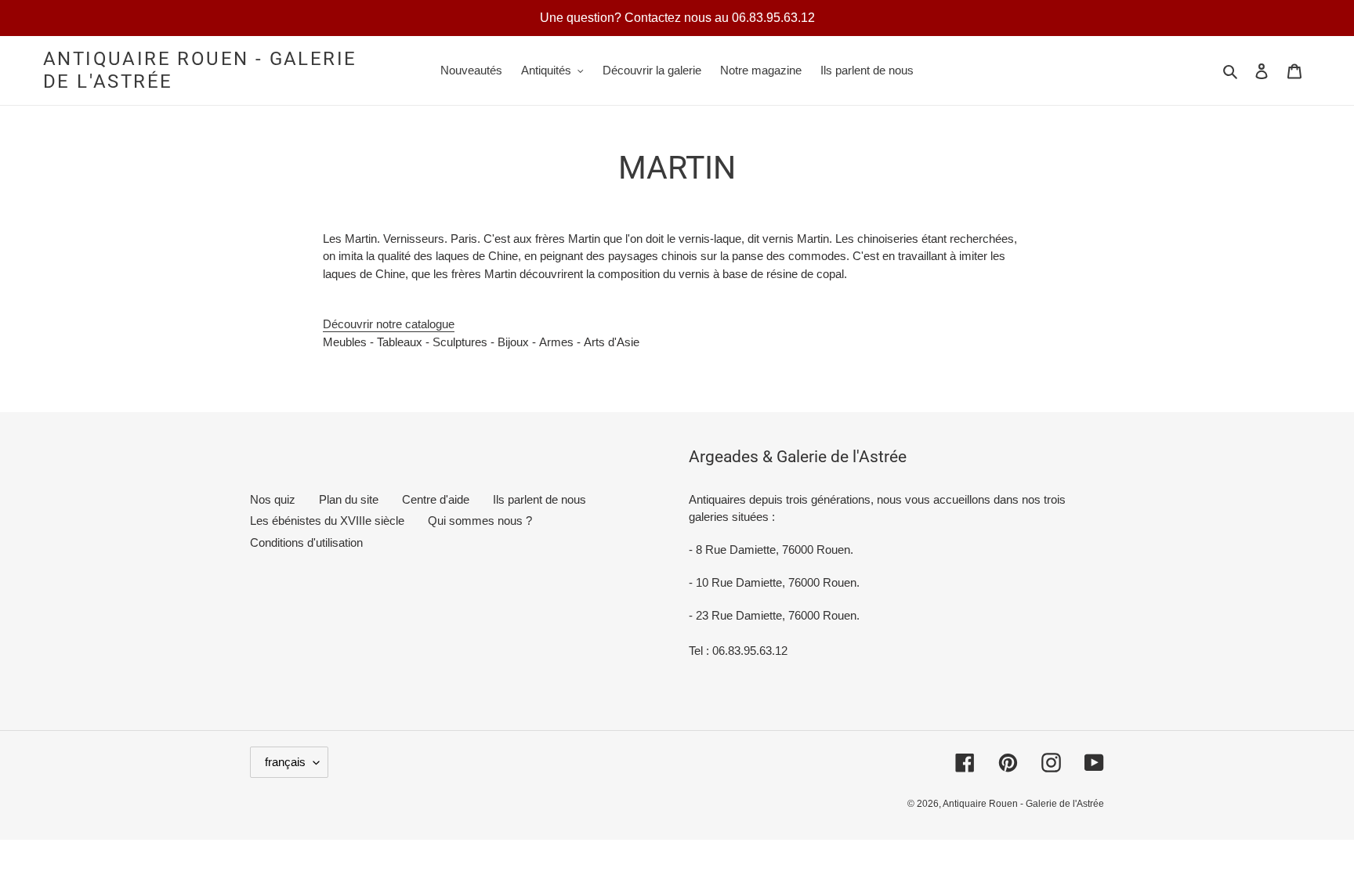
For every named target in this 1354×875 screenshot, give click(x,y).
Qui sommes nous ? (480, 520)
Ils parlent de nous (539, 499)
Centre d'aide (435, 499)
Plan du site (348, 499)
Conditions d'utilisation (306, 542)
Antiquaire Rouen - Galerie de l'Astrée (200, 70)
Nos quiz (272, 499)
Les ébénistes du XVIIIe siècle (327, 520)
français (285, 761)
